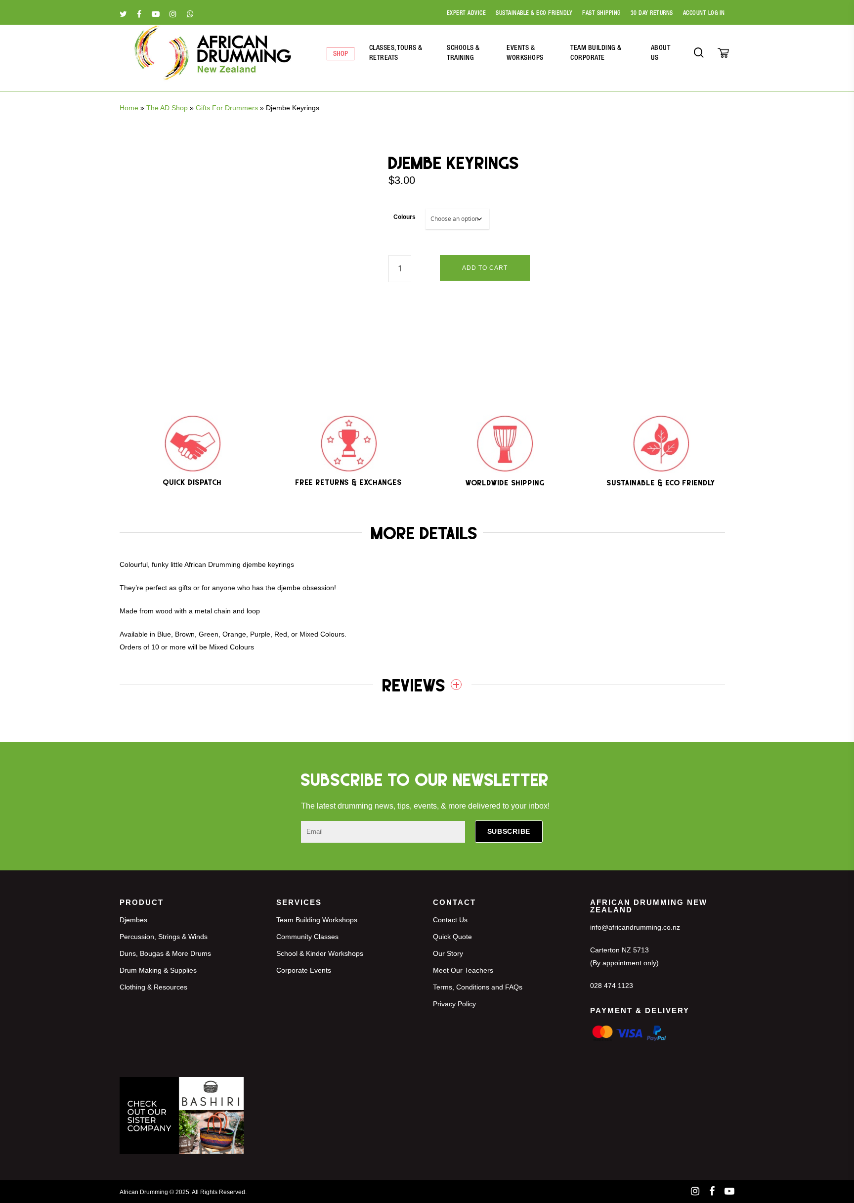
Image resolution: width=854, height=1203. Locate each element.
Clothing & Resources (153, 987)
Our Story (448, 953)
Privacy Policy (454, 1004)
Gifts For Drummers (227, 108)
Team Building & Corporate (596, 53)
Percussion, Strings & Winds (164, 937)
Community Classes (307, 937)
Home (129, 108)
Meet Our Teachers (463, 970)
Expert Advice (466, 13)
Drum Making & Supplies (158, 970)
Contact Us (450, 920)
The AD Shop (167, 108)
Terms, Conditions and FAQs (477, 987)
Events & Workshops (525, 53)
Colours (404, 217)
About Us (661, 53)
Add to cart (485, 267)
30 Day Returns (652, 13)
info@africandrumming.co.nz (635, 927)
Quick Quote (452, 937)
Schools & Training (463, 53)
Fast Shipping (601, 13)
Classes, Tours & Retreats (396, 53)
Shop (340, 54)
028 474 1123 (611, 985)
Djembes (133, 920)
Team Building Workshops (316, 920)
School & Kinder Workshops (319, 953)
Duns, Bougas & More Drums (165, 953)
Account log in (704, 13)
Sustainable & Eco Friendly (534, 13)
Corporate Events (303, 970)
